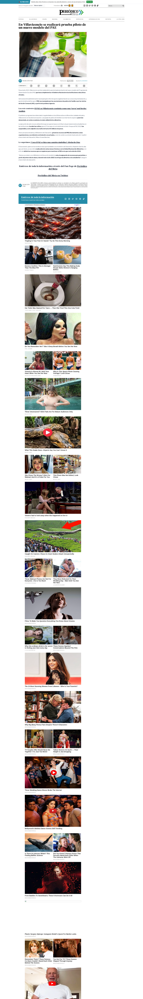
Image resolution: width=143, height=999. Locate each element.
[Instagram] (87, 6)
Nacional (55, 19)
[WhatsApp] (46, 86)
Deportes (108, 19)
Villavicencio (33, 19)
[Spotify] (95, 6)
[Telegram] (61, 86)
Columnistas (67, 19)
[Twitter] (90, 6)
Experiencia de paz (94, 19)
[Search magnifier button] (123, 6)
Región (45, 19)
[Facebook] (84, 6)
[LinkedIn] (54, 86)
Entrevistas (79, 19)
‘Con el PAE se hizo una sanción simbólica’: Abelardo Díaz (55, 142)
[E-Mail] (69, 86)
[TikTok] (98, 6)
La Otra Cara (120, 19)
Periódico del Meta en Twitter (53, 176)
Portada (21, 19)
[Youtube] (92, 6)
